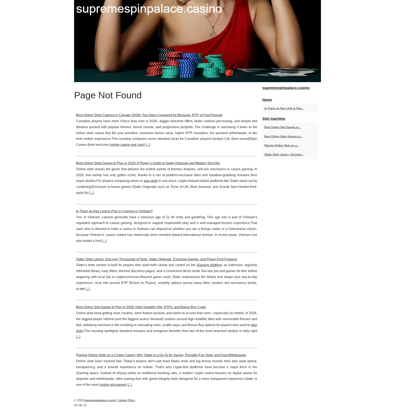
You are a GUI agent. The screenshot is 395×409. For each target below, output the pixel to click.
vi (85, 404)
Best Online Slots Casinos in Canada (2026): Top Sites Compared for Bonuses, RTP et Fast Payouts (149, 115)
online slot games (113, 384)
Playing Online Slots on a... (281, 145)
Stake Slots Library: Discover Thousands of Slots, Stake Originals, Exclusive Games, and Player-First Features (156, 259)
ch (75, 404)
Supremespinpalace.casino (100, 400)
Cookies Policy (126, 400)
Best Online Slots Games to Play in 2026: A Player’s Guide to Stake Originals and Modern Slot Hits (148, 163)
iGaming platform (209, 265)
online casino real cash (127, 144)
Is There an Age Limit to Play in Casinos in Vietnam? (114, 211)
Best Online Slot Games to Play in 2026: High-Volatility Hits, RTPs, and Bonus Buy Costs (141, 307)
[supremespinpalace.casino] (197, 41)
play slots (151, 181)
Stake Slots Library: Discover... (284, 154)
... (148, 144)
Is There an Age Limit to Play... (284, 108)
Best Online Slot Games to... (282, 127)
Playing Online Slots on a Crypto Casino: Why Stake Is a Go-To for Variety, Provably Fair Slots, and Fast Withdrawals (161, 355)
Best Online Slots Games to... (283, 136)
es (80, 404)
